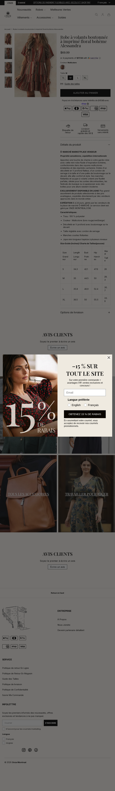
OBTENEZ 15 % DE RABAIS (85, 414)
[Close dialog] (109, 357)
